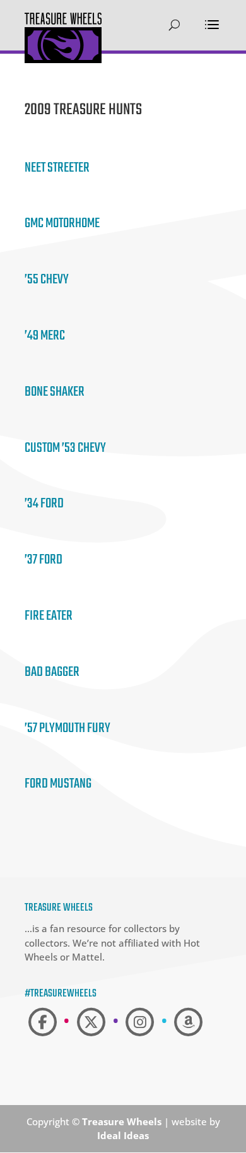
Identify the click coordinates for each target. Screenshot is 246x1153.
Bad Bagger (52, 672)
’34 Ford (44, 503)
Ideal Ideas (123, 1135)
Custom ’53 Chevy (65, 448)
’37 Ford (43, 560)
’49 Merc (45, 335)
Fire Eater (49, 616)
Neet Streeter (57, 168)
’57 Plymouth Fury (67, 728)
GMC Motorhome (62, 223)
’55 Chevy (47, 279)
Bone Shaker (55, 392)
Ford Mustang (58, 784)
